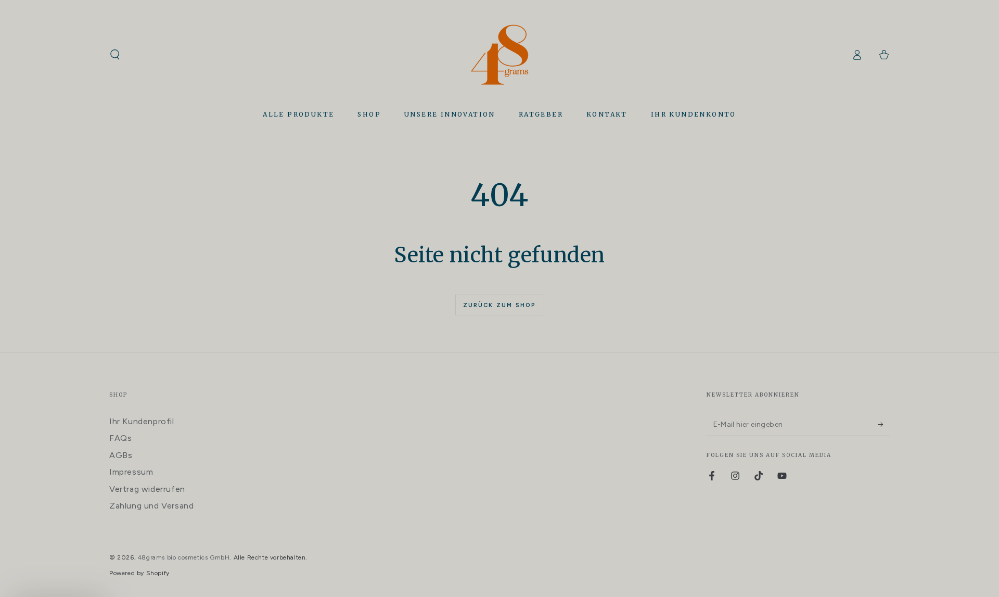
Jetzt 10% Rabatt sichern (553, 337)
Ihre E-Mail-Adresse (506, 284)
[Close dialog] (641, 229)
